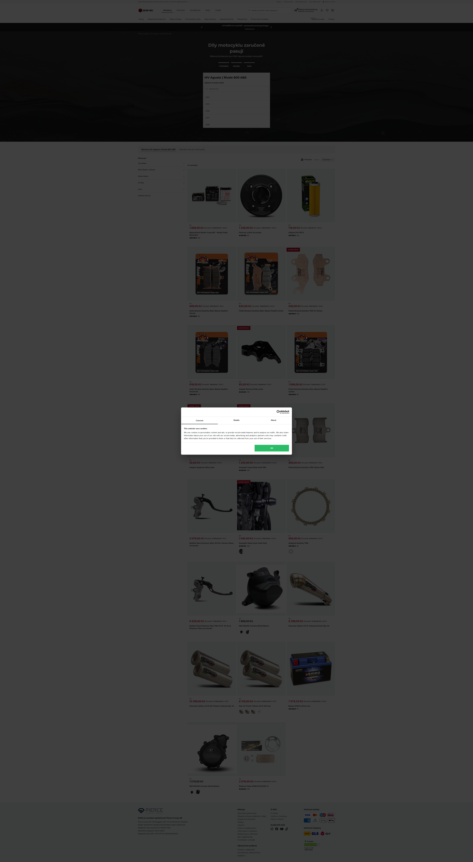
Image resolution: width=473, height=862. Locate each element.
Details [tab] (237, 420)
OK (271, 448)
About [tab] (273, 420)
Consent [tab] (199, 420)
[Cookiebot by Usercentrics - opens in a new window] (278, 412)
